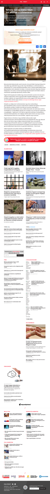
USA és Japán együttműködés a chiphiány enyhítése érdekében (15, 414)
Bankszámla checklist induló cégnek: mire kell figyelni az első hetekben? (37, 420)
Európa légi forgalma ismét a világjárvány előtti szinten (13, 267)
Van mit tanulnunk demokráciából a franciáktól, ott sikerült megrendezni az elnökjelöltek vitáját (14, 289)
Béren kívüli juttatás (15, 144)
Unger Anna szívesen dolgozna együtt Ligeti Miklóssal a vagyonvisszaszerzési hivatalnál (13, 229)
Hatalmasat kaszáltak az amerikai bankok (12, 396)
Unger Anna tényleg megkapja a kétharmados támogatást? (35, 237)
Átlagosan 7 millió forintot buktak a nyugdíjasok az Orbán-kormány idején (35, 218)
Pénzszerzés (7, 366)
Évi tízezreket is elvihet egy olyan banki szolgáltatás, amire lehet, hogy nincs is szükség (36, 352)
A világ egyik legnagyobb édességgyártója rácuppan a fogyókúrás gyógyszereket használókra (13, 435)
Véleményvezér (8, 149)
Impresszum (6, 486)
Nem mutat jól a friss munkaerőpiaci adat (12, 301)
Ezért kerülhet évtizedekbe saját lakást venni (13, 393)
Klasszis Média (7, 490)
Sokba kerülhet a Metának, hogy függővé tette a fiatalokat (15, 445)
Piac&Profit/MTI (21, 23)
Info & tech (7, 411)
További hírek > (29, 319)
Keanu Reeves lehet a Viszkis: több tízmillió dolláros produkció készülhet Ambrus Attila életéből (37, 293)
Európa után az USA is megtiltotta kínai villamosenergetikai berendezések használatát (16, 420)
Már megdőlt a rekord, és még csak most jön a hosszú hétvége (35, 360)
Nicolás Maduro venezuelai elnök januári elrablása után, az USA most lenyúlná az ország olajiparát (13, 284)
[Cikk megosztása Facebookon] (37, 46)
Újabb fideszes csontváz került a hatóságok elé (13, 270)
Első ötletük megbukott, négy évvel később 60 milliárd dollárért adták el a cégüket (38, 271)
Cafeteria (23, 144)
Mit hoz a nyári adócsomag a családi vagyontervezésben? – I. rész (11, 262)
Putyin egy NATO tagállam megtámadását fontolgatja (12, 169)
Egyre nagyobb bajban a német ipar (34, 438)
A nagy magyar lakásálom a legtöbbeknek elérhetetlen (12, 274)
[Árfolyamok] (44, 1)
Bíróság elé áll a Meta (9, 462)
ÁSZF (10, 486)
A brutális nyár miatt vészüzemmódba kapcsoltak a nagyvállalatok (37, 426)
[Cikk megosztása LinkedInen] (44, 46)
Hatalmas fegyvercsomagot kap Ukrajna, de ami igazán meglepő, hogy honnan (35, 193)
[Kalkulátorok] (41, 1)
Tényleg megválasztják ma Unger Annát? (12, 236)
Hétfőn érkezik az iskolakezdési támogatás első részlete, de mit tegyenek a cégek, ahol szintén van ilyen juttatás (35, 435)
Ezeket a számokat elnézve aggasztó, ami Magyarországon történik (12, 294)
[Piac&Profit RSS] (15, 484)
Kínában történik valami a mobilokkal (14, 451)
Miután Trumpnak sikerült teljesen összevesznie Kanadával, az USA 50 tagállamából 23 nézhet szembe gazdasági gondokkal (14, 279)
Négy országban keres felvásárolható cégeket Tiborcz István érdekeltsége (37, 262)
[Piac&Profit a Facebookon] (13, 484)
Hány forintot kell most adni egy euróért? (34, 233)
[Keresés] (47, 1)
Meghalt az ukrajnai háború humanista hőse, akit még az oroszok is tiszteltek (12, 193)
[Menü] (2, 2)
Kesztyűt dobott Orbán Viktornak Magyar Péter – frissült (35, 169)
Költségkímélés (30, 322)
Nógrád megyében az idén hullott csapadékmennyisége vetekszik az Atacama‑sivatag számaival (13, 218)
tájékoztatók (12, 489)
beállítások (18, 489)
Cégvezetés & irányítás (32, 411)
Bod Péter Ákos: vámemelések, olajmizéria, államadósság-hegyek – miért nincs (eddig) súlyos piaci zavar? (35, 241)
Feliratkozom (20, 255)
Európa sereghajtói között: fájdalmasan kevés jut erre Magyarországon (34, 343)
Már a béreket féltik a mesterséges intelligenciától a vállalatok (12, 439)
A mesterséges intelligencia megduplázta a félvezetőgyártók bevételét (15, 426)
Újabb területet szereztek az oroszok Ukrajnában (33, 247)
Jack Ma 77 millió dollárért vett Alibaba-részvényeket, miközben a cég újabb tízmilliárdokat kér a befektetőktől (38, 283)
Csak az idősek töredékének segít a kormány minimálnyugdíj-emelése (13, 240)
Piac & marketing (8, 442)
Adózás (6, 144)
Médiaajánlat (15, 486)
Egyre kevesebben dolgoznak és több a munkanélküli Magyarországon (34, 229)
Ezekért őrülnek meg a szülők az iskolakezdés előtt (15, 457)
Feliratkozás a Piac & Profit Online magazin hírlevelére (36, 486)
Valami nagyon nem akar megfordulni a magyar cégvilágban (38, 414)
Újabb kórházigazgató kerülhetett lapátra (12, 244)
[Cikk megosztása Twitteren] (41, 46)
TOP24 (7, 227)
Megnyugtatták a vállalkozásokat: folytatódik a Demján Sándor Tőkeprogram (13, 400)
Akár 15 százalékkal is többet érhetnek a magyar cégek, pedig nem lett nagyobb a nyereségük (38, 307)
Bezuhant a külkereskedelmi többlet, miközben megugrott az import (13, 298)
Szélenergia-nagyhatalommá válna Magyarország (33, 356)
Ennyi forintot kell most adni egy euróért (12, 233)
